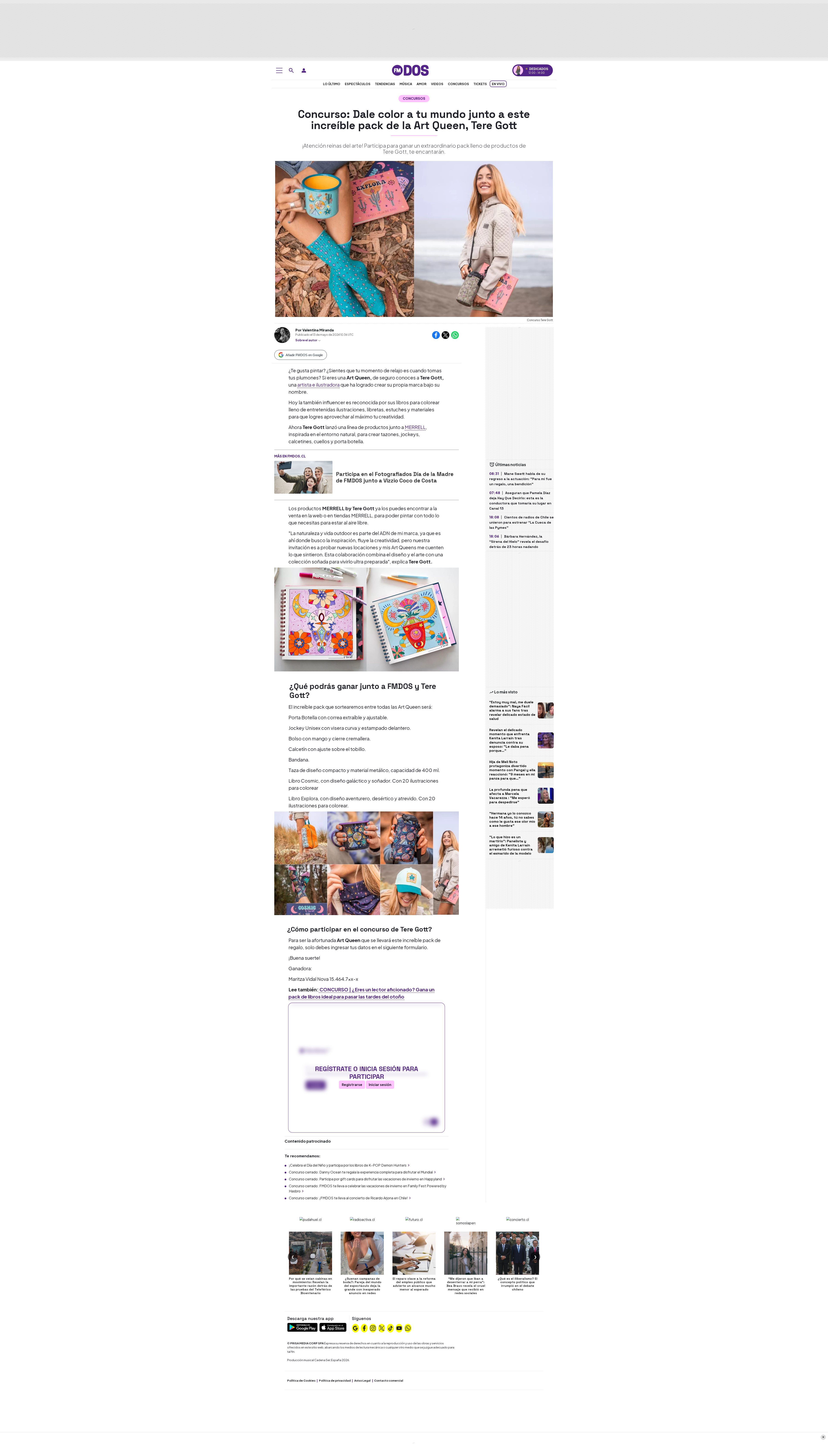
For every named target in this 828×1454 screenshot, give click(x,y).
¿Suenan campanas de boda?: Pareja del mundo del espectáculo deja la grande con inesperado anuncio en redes (362, 1286)
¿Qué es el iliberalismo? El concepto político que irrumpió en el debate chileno (517, 1284)
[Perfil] (303, 70)
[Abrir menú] (279, 70)
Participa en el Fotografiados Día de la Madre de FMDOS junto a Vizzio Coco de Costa (394, 477)
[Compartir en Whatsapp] (455, 335)
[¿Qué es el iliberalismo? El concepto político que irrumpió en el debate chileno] (517, 1253)
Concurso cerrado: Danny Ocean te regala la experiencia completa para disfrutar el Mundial (361, 1172)
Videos (437, 84)
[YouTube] (399, 1327)
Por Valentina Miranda (314, 330)
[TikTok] (390, 1327)
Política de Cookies (301, 1380)
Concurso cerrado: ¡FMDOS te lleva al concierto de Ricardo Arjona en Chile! (348, 1198)
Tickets (480, 84)
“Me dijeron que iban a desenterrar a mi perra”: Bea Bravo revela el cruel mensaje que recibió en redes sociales (466, 1286)
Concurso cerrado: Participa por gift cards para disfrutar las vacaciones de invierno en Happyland (365, 1179)
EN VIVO (498, 84)
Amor (422, 84)
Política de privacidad (335, 1380)
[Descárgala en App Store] (333, 1327)
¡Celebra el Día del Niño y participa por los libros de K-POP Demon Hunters (347, 1165)
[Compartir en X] (445, 335)
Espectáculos (357, 84)
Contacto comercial (388, 1380)
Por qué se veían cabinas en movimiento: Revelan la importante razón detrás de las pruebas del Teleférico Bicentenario (310, 1286)
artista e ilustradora (318, 385)
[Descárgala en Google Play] (302, 1327)
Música (406, 84)
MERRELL (415, 427)
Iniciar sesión (380, 1084)
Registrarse (352, 1084)
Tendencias (385, 84)
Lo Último (331, 84)
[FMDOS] (410, 70)
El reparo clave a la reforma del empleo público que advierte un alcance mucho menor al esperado (414, 1284)
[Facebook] (364, 1327)
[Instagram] (373, 1327)
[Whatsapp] (408, 1327)
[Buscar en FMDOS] (291, 70)
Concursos (458, 84)
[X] (381, 1327)
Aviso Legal (362, 1380)
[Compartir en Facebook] (436, 335)
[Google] (355, 1327)
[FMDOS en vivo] (518, 70)
